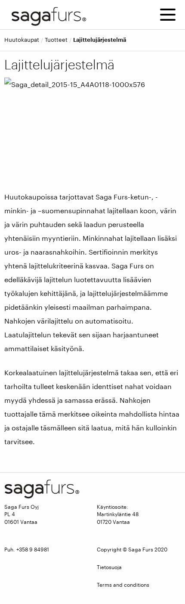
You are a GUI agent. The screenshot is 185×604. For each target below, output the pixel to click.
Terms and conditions (123, 585)
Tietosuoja (109, 567)
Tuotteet (56, 40)
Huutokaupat (21, 40)
